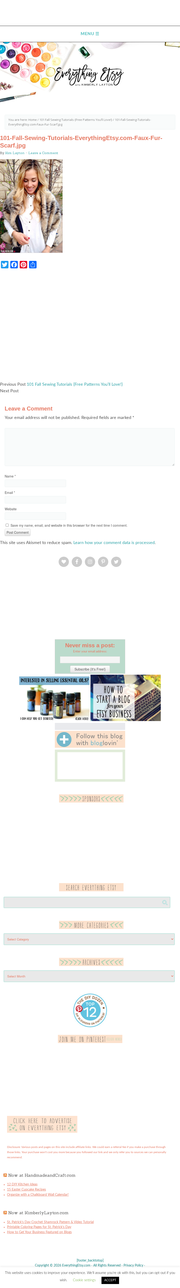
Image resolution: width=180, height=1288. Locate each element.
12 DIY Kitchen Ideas (22, 1184)
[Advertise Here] (42, 1131)
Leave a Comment (43, 153)
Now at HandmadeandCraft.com (41, 1175)
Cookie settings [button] (84, 1280)
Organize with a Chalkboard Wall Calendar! (38, 1194)
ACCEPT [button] (110, 1280)
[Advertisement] (90, 327)
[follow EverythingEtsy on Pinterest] (90, 1042)
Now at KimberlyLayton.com (38, 1212)
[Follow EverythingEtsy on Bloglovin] (90, 746)
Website (11, 509)
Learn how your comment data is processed (114, 543)
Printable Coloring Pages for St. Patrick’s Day (39, 1227)
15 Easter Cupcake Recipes (26, 1189)
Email (10, 492)
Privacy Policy (133, 1265)
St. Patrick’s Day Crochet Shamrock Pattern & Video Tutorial (50, 1222)
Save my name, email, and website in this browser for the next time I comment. (69, 525)
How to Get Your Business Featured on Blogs (39, 1232)
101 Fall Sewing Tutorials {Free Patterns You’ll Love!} (75, 384)
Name (10, 476)
